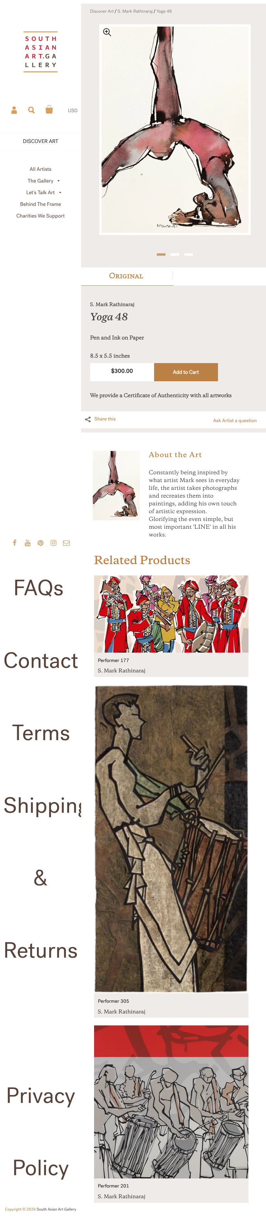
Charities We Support (41, 216)
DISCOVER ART (40, 141)
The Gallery (41, 181)
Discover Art (102, 11)
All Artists (40, 169)
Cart (49, 109)
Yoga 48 (164, 11)
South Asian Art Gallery (56, 1209)
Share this (105, 419)
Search (32, 109)
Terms (41, 733)
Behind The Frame (40, 204)
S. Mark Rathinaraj (134, 11)
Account (14, 109)
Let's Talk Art (40, 192)
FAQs (38, 588)
